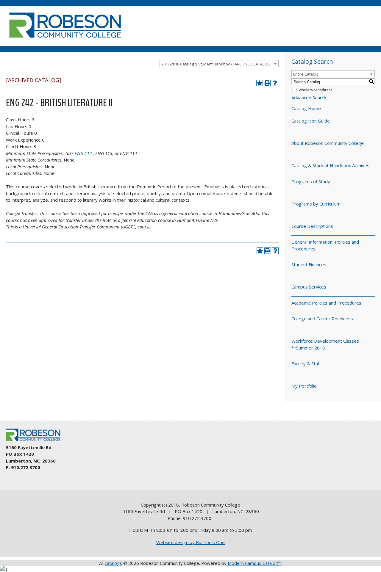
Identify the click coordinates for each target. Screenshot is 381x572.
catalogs (113, 563)
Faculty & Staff (306, 363)
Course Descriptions (312, 226)
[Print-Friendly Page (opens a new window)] (267, 83)
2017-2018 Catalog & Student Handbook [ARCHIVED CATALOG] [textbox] (216, 64)
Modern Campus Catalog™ (254, 563)
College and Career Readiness (322, 319)
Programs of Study (310, 181)
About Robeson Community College (327, 143)
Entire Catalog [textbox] (305, 74)
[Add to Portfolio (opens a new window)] (259, 83)
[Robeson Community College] (65, 40)
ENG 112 (83, 153)
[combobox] (219, 63)
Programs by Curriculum (316, 204)
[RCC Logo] (36, 441)
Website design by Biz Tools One (190, 542)
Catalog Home (306, 108)
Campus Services (308, 287)
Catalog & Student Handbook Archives (330, 165)
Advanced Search (308, 98)
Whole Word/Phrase (315, 90)
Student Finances (308, 264)
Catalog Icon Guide (310, 121)
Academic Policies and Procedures (326, 303)
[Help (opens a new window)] (275, 83)
